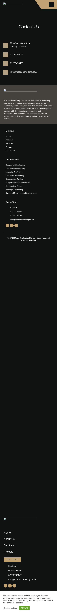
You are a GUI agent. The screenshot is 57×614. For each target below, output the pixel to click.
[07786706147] (5, 54)
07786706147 (16, 54)
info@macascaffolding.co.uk (24, 72)
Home (7, 532)
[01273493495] (5, 63)
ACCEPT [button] (24, 608)
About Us (9, 539)
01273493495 (16, 63)
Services (9, 545)
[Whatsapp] (16, 225)
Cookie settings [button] (10, 608)
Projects (8, 551)
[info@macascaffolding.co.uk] (5, 72)
